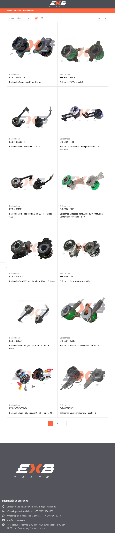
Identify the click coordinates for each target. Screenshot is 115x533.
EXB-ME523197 (66, 408)
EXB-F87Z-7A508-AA (18, 408)
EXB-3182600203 (67, 77)
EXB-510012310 (67, 209)
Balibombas (14, 74)
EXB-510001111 (67, 142)
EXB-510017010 (16, 276)
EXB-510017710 (67, 276)
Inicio (9, 10)
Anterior (17, 10)
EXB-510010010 (16, 209)
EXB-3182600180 (17, 77)
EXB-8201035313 (67, 341)
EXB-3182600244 (17, 142)
